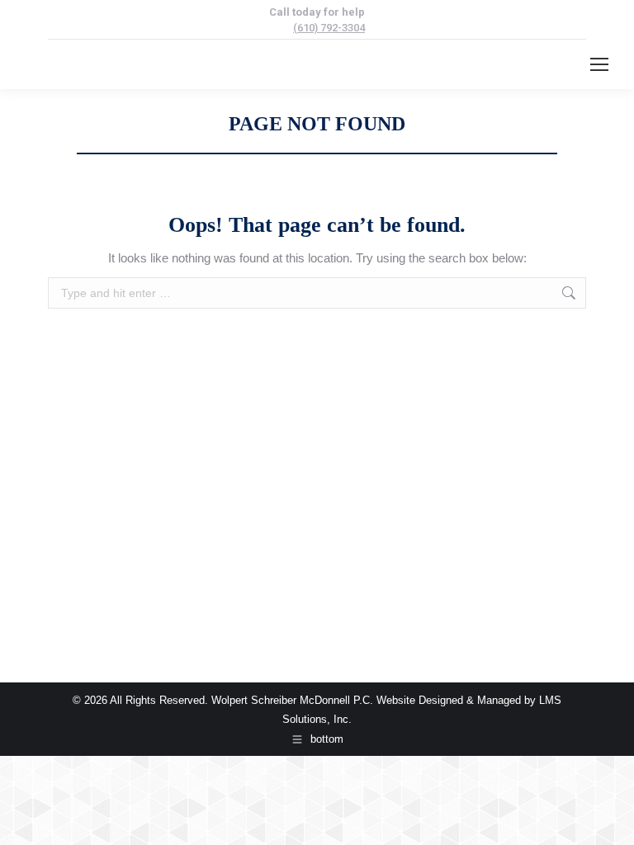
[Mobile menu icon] (599, 64)
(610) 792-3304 (329, 27)
